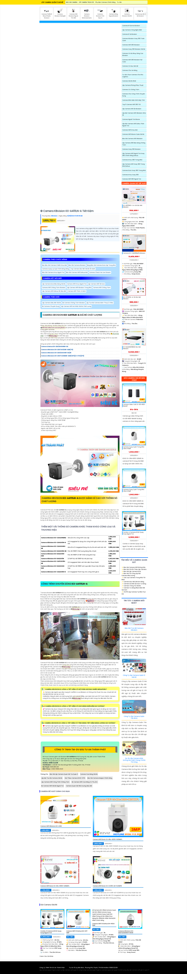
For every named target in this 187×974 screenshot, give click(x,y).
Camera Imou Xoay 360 (130, 175)
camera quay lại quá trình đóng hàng (55, 269)
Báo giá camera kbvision (77, 265)
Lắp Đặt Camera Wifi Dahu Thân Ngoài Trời (133, 125)
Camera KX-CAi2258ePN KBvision (134, 253)
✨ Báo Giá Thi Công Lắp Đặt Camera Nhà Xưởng (131, 574)
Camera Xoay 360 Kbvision (131, 149)
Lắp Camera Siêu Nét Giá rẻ (51, 303)
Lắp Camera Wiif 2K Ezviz (96, 284)
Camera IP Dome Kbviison (131, 26)
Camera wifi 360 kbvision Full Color (132, 61)
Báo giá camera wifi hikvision (132, 139)
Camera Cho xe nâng (129, 70)
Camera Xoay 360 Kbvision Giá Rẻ (133, 49)
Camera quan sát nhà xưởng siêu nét (79, 786)
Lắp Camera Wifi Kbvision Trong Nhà (79, 287)
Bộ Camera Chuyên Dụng (50, 306)
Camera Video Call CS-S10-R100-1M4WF (134, 405)
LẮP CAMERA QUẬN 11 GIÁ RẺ (52, 2)
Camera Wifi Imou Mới (130, 130)
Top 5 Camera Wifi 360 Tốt (131, 104)
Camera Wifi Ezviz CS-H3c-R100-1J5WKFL (54, 886)
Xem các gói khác (47, 956)
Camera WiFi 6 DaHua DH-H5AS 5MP (103, 924)
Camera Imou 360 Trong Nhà (132, 160)
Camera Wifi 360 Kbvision (131, 45)
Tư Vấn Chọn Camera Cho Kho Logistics (132, 76)
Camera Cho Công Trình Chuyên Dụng (133, 95)
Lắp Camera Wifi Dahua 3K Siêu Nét (54, 291)
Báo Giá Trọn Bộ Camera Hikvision (134, 629)
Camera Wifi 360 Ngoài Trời (131, 179)
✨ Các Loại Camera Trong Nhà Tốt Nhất (133, 579)
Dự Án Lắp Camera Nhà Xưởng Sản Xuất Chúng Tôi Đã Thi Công (134, 760)
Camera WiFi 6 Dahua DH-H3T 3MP (76, 932)
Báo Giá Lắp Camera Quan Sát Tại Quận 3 (64, 774)
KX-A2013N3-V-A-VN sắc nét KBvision (132, 206)
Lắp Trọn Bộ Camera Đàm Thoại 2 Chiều (99, 303)
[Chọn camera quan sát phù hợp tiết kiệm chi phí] (146, 14)
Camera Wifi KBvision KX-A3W (51, 826)
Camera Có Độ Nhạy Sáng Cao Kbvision (132, 54)
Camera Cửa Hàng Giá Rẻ (89, 774)
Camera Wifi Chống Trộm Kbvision (53, 287)
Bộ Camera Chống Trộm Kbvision (74, 303)
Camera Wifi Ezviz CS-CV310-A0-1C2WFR (107, 886)
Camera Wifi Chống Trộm (101, 287)
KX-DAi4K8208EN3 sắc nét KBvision (132, 347)
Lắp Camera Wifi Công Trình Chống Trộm (55, 782)
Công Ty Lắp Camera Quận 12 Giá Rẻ (134, 676)
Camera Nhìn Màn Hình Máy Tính (133, 100)
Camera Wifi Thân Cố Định (77, 291)
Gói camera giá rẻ (48, 905)
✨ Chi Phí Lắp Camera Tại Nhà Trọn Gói (134, 593)
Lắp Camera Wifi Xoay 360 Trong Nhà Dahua (133, 165)
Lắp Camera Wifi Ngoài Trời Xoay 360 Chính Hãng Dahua (133, 154)
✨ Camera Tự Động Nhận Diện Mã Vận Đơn (133, 589)
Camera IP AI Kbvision (129, 34)
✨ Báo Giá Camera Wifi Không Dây (133, 567)
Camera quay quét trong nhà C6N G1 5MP (133, 447)
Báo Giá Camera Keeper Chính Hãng (99, 778)
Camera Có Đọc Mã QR (130, 66)
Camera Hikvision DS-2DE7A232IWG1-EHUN (126, 932)
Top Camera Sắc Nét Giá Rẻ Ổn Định (83, 269)
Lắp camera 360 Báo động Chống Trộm (133, 144)
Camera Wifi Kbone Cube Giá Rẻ (133, 134)
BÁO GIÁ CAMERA (71, 2)
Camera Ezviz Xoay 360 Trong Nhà (134, 170)
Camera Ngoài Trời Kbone (131, 119)
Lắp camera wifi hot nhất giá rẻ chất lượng (76, 306)
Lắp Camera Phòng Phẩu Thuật (132, 85)
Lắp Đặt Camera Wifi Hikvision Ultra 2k (134, 114)
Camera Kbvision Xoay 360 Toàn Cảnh (133, 40)
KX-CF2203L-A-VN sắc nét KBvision (132, 298)
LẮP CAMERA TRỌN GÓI (86, 2)
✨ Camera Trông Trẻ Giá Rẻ (131, 586)
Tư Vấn (119, 2)
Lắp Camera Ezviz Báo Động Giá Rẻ (53, 284)
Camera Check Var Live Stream (100, 272)
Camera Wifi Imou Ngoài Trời (76, 284)
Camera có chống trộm (130, 90)
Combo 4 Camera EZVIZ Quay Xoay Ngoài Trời (133, 533)
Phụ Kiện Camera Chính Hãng (105, 2)
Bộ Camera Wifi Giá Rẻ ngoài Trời (52, 786)
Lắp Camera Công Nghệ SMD (132, 30)
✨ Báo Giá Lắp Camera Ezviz (131, 571)
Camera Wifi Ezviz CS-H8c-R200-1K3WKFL (107, 839)
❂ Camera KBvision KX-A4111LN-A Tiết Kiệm (67, 210)
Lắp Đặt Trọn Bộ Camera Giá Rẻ (51, 778)
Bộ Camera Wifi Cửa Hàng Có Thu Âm (85, 782)
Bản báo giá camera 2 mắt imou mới (54, 265)
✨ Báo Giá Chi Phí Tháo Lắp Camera (134, 569)
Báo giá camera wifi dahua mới (77, 272)
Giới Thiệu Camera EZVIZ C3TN (75, 778)
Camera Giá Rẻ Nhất (129, 81)
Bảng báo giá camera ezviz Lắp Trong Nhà (101, 265)
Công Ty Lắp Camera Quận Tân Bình (134, 717)
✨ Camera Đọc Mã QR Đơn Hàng (133, 582)
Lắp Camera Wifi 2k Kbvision (131, 109)
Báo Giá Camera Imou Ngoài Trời (53, 272)
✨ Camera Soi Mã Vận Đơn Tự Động (134, 584)
